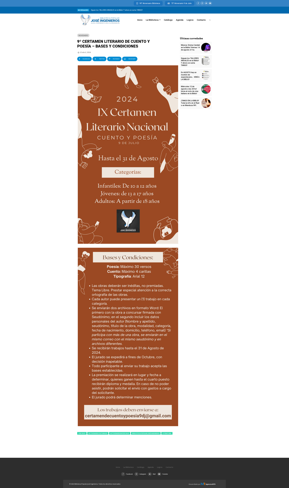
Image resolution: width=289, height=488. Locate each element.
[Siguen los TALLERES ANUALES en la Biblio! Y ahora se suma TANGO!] (206, 61)
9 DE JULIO (81, 433)
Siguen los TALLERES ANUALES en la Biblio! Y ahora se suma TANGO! (190, 61)
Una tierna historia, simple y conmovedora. (106, 10)
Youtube (165, 474)
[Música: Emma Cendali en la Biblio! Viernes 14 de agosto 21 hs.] (206, 47)
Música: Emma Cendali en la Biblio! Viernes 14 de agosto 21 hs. (190, 47)
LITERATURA (167, 433)
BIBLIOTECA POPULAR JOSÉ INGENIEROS (145, 433)
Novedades (83, 35)
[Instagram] (202, 3)
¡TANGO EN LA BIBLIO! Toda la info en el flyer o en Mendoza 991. (190, 103)
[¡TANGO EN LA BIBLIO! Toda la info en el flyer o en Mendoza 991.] (206, 103)
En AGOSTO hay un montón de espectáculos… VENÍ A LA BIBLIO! (190, 75)
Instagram (143, 474)
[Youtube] (210, 3)
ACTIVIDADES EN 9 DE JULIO (119, 433)
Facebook (129, 474)
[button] (210, 20)
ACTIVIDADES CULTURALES (98, 433)
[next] (210, 10)
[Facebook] (198, 3)
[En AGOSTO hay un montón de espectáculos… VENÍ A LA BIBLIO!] (206, 75)
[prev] (206, 10)
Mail (154, 474)
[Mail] (206, 3)
